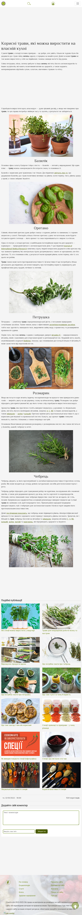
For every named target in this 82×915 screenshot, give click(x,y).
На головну (23, 882)
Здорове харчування (27, 896)
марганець (28, 522)
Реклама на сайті (57, 885)
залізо (20, 414)
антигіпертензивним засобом (62, 325)
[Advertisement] (41, 22)
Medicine (27, 341)
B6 (52, 411)
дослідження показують (16, 513)
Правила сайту (57, 882)
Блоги (21, 892)
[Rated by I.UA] (9, 913)
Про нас (54, 896)
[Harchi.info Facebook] (9, 882)
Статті (21, 889)
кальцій (27, 414)
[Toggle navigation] (78, 3)
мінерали (11, 414)
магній (18, 522)
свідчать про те (61, 173)
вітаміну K (56, 335)
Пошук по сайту (57, 892)
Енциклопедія (24, 885)
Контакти (54, 889)
